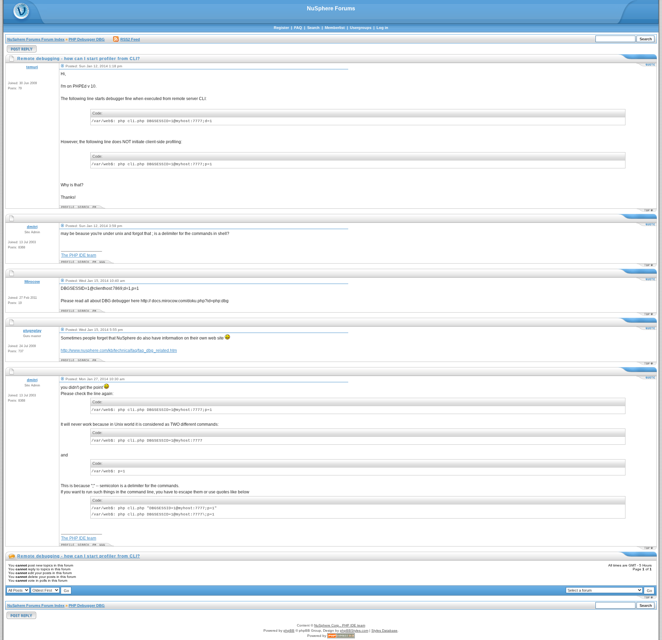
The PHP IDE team (78, 255)
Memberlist (335, 28)
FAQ (298, 28)
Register (281, 28)
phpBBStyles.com (354, 630)
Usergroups (360, 28)
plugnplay (32, 330)
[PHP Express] (341, 636)
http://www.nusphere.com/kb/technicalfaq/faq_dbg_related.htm (119, 350)
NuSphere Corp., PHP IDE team (339, 625)
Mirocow (32, 281)
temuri (32, 67)
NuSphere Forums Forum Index (35, 39)
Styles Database (384, 630)
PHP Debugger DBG (87, 39)
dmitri (32, 227)
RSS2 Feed (130, 39)
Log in (382, 28)
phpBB (288, 630)
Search (313, 28)
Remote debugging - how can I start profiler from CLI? (78, 556)
